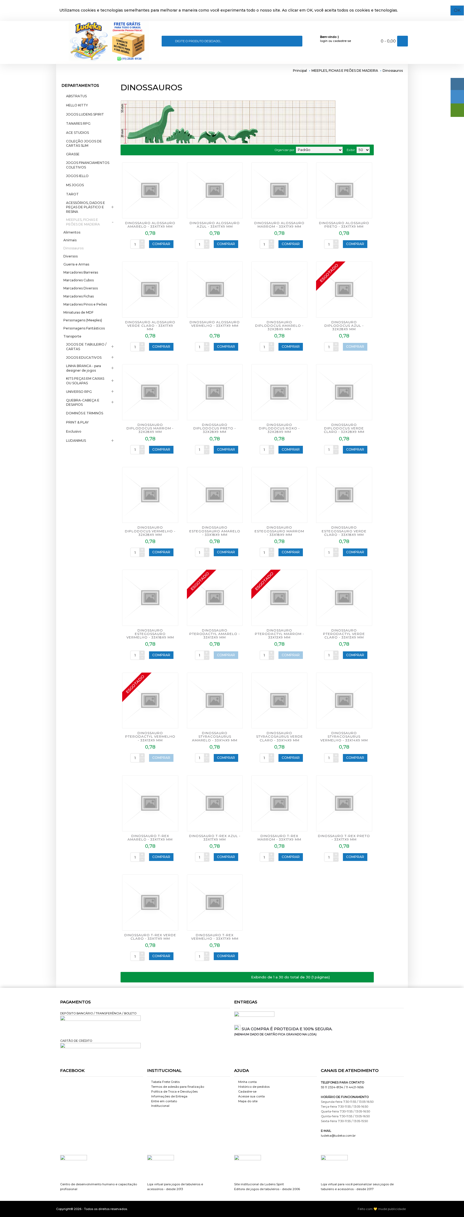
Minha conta (247, 1082)
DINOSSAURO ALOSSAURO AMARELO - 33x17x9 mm (150, 224)
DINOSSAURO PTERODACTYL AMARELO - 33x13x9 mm (214, 633)
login (324, 41)
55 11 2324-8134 (332, 1087)
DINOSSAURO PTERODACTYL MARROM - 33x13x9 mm (279, 633)
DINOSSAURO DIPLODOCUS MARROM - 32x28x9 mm (150, 428)
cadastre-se (342, 41)
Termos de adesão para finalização (177, 1087)
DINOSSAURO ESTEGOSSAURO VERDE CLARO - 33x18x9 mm (344, 530)
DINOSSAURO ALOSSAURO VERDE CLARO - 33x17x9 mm (150, 325)
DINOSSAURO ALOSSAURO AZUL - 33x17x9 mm (215, 224)
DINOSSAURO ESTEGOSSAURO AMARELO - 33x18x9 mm (214, 530)
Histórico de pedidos (254, 1087)
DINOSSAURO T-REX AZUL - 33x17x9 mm (215, 837)
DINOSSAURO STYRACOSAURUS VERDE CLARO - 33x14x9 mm (279, 736)
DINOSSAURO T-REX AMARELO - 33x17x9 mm (150, 837)
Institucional (160, 1106)
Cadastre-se (247, 1091)
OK (457, 10)
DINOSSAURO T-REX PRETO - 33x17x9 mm (344, 837)
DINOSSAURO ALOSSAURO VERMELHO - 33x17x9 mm (215, 324)
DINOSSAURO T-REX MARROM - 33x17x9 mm (279, 837)
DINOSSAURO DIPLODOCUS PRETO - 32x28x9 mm (214, 428)
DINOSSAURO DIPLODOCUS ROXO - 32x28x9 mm (279, 428)
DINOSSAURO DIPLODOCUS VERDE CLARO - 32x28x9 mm (344, 428)
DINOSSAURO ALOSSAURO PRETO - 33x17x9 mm (344, 224)
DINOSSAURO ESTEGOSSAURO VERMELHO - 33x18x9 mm (150, 633)
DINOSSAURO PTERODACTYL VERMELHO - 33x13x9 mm (150, 736)
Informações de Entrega (169, 1096)
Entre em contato (164, 1101)
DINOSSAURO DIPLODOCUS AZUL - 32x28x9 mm (344, 325)
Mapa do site (248, 1101)
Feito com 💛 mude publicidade (382, 1209)
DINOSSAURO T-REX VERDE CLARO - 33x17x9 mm (150, 936)
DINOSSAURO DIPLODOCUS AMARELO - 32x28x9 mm (279, 325)
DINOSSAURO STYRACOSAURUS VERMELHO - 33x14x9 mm (344, 736)
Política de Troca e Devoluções (174, 1091)
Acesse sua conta (251, 1096)
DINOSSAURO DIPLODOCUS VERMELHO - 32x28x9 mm (150, 530)
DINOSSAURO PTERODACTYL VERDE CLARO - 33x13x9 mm (344, 633)
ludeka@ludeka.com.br (338, 1135)
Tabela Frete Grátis (165, 1082)
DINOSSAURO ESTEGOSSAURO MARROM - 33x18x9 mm (279, 530)
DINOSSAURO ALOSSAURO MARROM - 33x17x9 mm (279, 224)
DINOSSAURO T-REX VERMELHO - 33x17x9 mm (214, 936)
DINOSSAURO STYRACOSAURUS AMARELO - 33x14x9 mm (214, 736)
